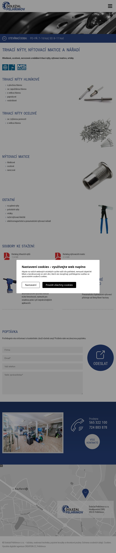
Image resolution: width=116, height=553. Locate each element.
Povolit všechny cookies (59, 285)
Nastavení (30, 285)
